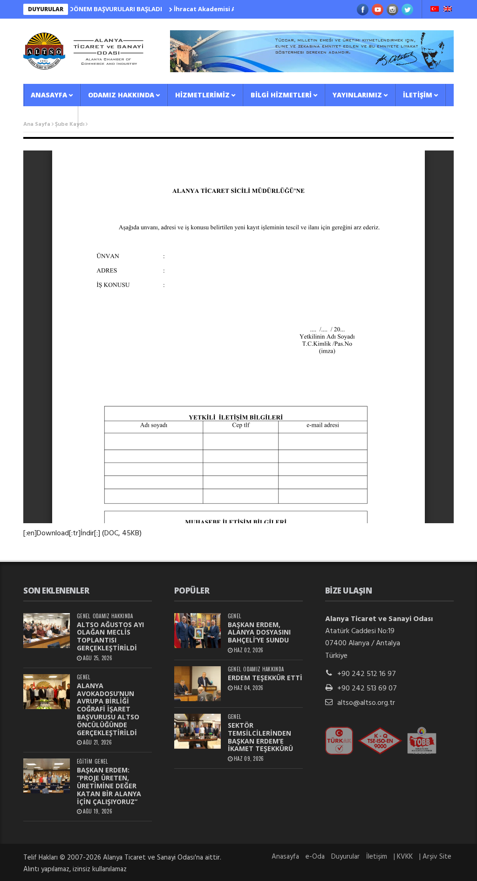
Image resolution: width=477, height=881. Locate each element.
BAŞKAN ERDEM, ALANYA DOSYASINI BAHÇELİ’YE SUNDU (259, 632)
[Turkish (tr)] (434, 10)
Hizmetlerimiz (202, 94)
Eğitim (84, 761)
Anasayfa (49, 94)
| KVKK (403, 856)
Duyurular (345, 856)
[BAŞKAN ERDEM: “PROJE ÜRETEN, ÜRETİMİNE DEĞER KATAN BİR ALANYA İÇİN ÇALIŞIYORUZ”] (46, 775)
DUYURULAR (45, 9)
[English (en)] (447, 10)
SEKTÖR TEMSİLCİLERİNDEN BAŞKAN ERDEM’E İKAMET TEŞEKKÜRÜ (260, 737)
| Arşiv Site (435, 856)
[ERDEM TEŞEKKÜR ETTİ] (197, 683)
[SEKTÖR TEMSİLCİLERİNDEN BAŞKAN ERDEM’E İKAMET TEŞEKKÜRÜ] (197, 731)
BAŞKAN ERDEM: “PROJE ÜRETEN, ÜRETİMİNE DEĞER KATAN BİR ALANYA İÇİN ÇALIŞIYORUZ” (109, 785)
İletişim (417, 94)
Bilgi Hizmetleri (281, 94)
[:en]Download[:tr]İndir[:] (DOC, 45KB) (82, 533)
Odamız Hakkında (121, 94)
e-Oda (315, 856)
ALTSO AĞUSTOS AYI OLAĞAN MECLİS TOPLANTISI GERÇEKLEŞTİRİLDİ (110, 636)
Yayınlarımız (357, 94)
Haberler (48, 117)
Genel (83, 616)
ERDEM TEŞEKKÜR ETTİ (265, 677)
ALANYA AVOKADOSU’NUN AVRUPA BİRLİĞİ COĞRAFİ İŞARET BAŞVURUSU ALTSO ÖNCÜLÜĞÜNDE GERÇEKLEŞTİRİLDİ (108, 709)
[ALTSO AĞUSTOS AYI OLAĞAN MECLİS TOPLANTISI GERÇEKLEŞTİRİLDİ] (46, 630)
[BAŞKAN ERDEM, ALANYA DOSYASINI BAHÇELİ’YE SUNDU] (197, 630)
